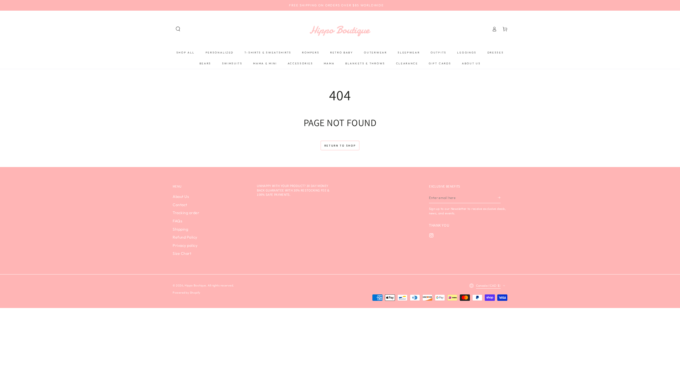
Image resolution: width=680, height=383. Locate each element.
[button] (178, 29)
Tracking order (186, 212)
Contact (180, 204)
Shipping (180, 229)
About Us (181, 196)
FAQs (177, 221)
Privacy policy (185, 245)
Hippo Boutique (195, 285)
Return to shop (340, 145)
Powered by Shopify (187, 292)
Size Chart (182, 253)
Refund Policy (185, 237)
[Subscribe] (499, 197)
